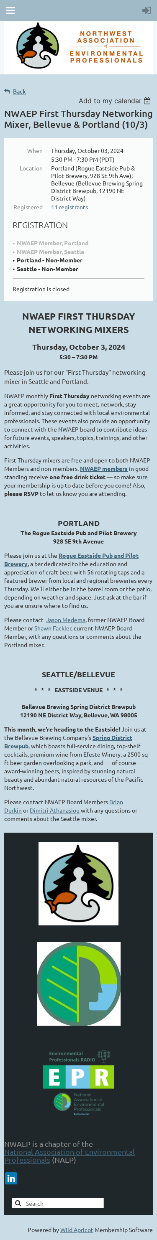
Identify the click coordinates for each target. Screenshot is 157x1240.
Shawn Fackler (52, 628)
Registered (28, 207)
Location (31, 168)
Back (19, 91)
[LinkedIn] (11, 1178)
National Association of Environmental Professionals (69, 1155)
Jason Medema (65, 619)
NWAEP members (104, 468)
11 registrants (69, 207)
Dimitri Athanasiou (55, 810)
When (35, 150)
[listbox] (116, 101)
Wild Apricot (76, 1229)
